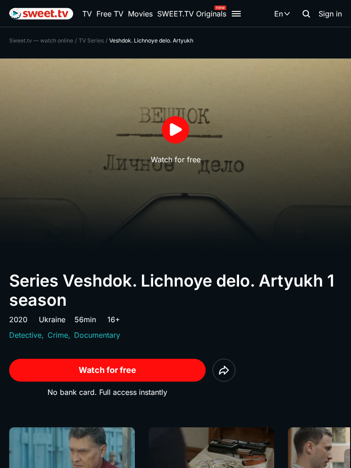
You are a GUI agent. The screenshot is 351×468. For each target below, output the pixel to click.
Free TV (109, 13)
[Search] (306, 13)
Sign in (330, 13)
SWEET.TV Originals (191, 13)
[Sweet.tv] (41, 14)
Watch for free (107, 370)
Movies (140, 13)
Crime (58, 335)
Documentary (97, 335)
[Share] (224, 370)
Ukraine (52, 319)
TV (87, 13)
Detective (25, 335)
